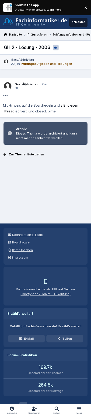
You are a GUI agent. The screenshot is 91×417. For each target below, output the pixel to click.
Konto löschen (22, 250)
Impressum (20, 257)
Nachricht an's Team (27, 234)
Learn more (8, 7)
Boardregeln (21, 242)
